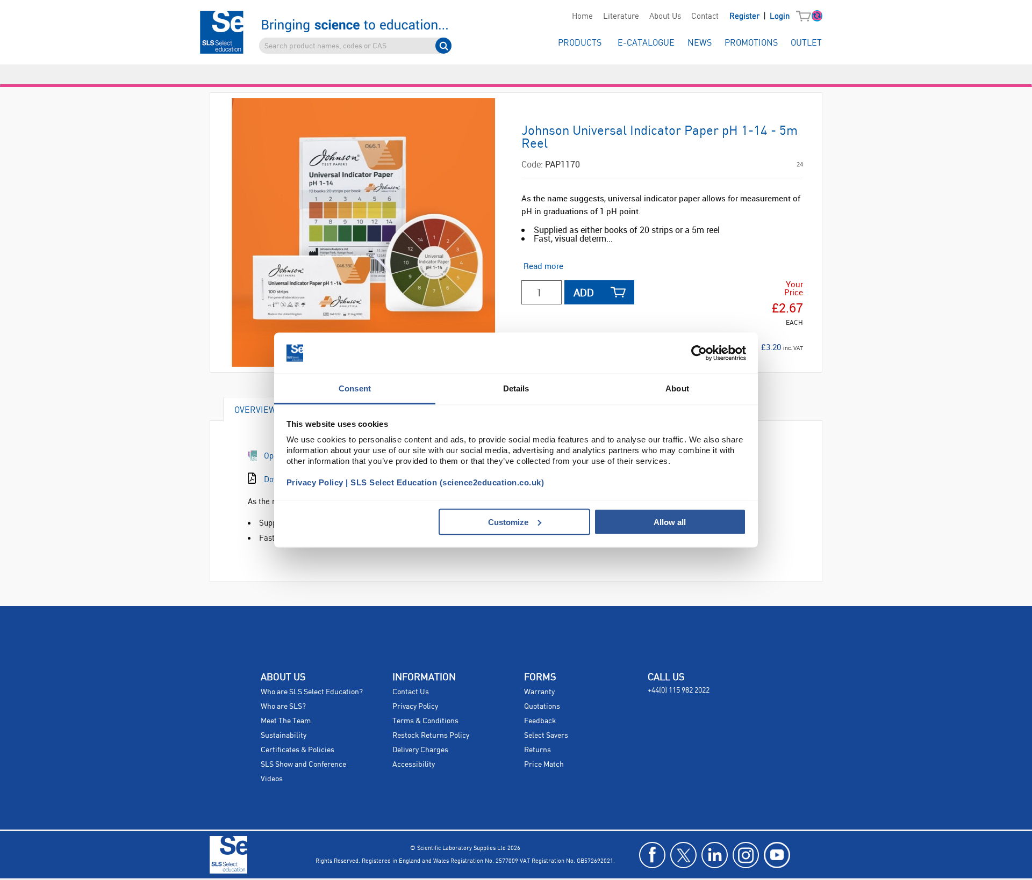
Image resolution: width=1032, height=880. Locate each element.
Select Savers (546, 735)
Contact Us (410, 692)
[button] (806, 16)
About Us (665, 16)
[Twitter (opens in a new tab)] (683, 855)
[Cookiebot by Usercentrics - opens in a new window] (699, 353)
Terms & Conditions (425, 721)
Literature (621, 16)
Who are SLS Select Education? (312, 692)
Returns (537, 750)
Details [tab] (516, 388)
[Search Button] (443, 46)
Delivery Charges (420, 750)
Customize (508, 521)
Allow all (670, 521)
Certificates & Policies (297, 750)
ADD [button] (584, 292)
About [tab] (677, 388)
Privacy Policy (415, 706)
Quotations (542, 706)
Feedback (540, 721)
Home (582, 16)
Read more (543, 265)
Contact (705, 16)
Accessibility (413, 764)
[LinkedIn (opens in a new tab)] (714, 855)
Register (745, 16)
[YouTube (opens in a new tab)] (777, 855)
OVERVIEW (255, 409)
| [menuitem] (759, 16)
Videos (272, 779)
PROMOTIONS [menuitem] (751, 43)
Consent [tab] (355, 388)
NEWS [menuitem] (699, 43)
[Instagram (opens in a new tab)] (746, 855)
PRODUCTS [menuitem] (579, 43)
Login (780, 16)
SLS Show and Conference (303, 764)
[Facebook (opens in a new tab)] (652, 855)
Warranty (539, 692)
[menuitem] (582, 16)
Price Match (544, 764)
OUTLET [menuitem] (806, 43)
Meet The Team (286, 721)
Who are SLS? (283, 706)
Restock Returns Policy (430, 735)
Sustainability (283, 735)
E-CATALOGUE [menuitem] (646, 43)
